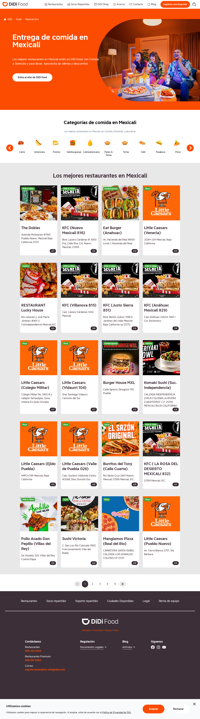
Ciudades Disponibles (120, 601)
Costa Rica (98, 630)
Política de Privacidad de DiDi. (116, 712)
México (108, 630)
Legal (146, 601)
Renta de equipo (169, 601)
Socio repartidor (56, 601)
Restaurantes (29, 601)
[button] (175, 4)
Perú (116, 630)
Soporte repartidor (86, 601)
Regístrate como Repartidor (175, 4)
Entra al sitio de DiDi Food (32, 77)
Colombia (85, 630)
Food (18, 19)
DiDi (10, 19)
